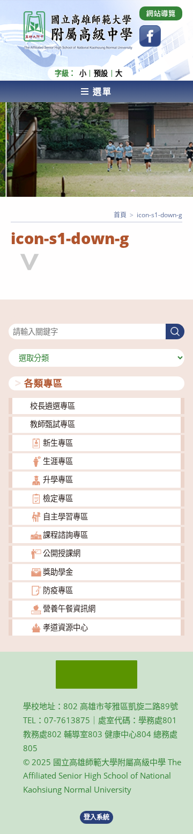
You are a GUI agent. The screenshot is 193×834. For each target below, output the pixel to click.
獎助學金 (58, 572)
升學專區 (58, 479)
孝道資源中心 (65, 627)
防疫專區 (58, 590)
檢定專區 (58, 498)
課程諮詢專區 (65, 535)
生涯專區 (58, 461)
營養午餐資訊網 (69, 608)
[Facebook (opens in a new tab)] (150, 36)
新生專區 (58, 443)
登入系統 (96, 817)
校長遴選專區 (52, 406)
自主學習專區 (65, 516)
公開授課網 (61, 553)
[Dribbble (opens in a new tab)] (160, 13)
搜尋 (16, 317)
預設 (101, 73)
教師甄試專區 (52, 424)
